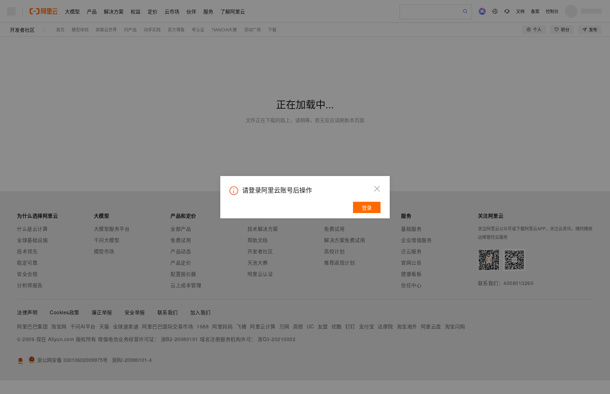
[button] (377, 188)
